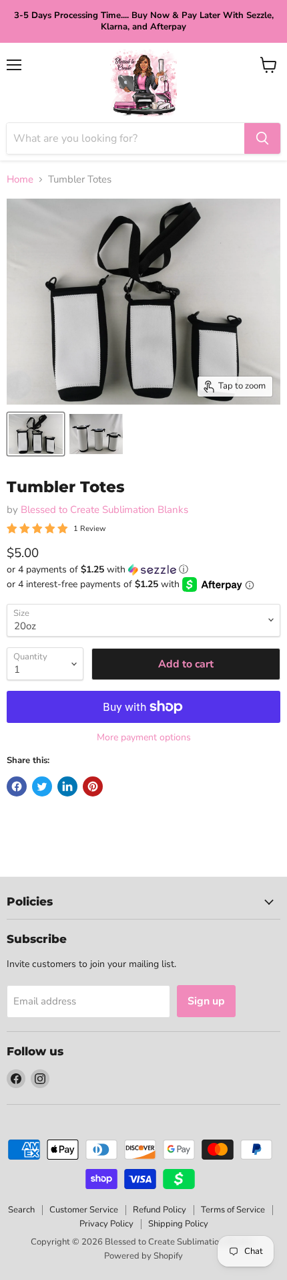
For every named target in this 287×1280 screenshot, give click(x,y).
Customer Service (83, 1210)
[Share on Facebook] (17, 786)
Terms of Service (233, 1210)
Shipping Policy (178, 1224)
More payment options (144, 737)
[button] (143, 569)
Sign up (206, 1001)
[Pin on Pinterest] (93, 786)
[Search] (262, 138)
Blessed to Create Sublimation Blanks (104, 509)
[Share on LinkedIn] (67, 786)
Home (20, 179)
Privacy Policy (106, 1224)
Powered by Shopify (143, 1256)
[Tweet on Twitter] (42, 786)
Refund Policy (159, 1210)
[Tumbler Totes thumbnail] (35, 434)
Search (21, 1210)
